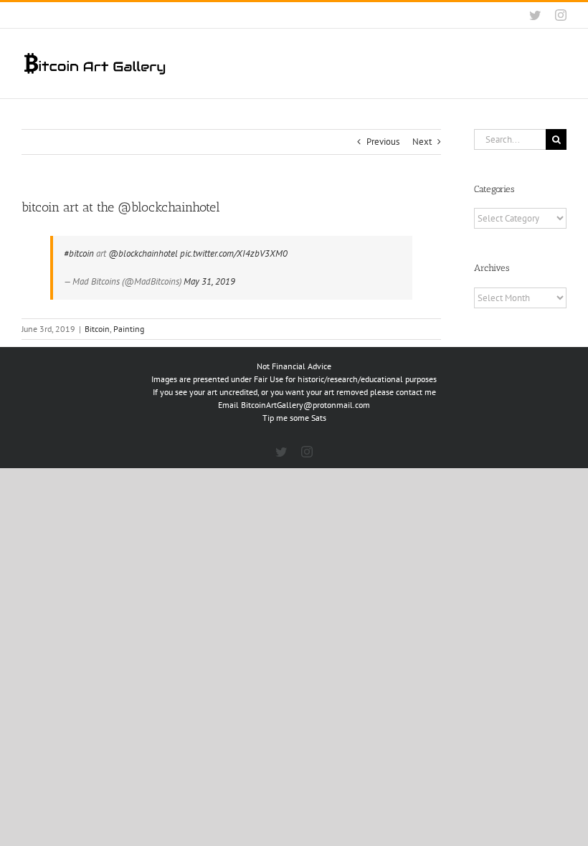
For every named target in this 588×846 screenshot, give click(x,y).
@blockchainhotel (143, 253)
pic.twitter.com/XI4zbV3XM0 (234, 253)
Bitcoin (97, 328)
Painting (128, 328)
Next (422, 142)
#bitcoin (79, 253)
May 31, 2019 (209, 281)
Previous (382, 142)
